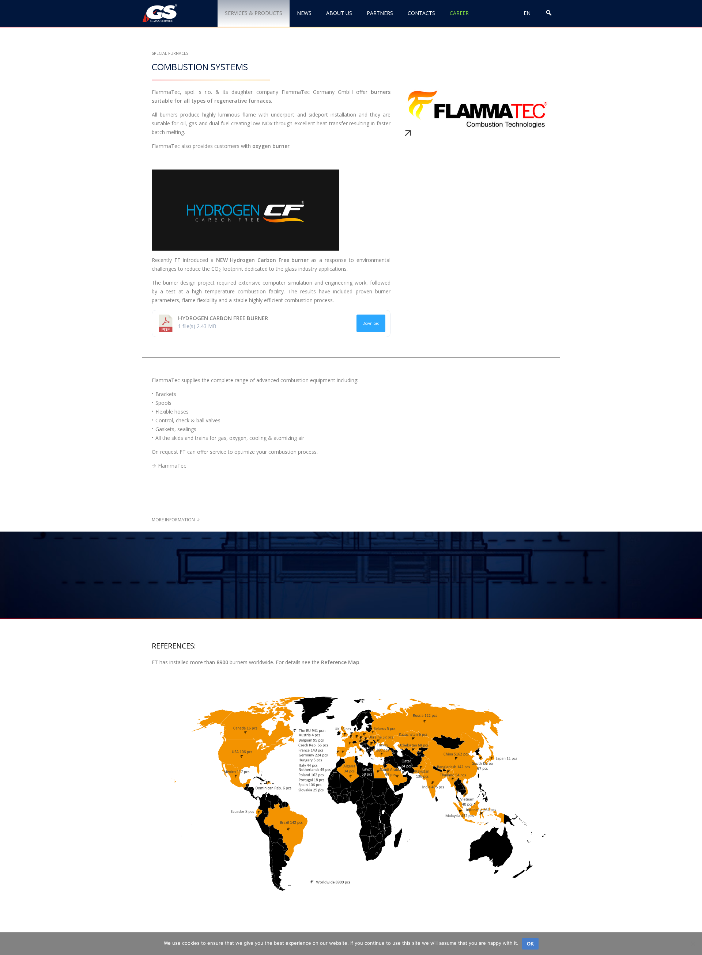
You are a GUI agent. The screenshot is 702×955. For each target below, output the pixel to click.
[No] (693, 943)
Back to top (659, 925)
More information (173, 520)
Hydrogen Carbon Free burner (223, 317)
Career (459, 12)
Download (371, 323)
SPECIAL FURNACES (170, 53)
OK (530, 943)
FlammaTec (172, 465)
